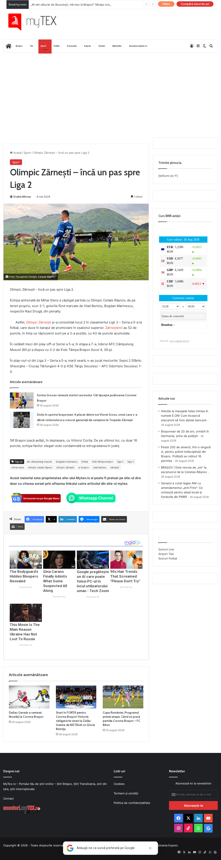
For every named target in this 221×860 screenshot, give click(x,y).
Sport (43, 46)
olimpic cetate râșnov (40, 467)
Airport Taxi (166, 554)
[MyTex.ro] (35, 22)
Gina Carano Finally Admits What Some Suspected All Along (55, 581)
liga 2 (120, 461)
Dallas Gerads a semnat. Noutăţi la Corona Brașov (26, 715)
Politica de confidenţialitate (132, 803)
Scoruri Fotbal (167, 558)
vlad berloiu (99, 467)
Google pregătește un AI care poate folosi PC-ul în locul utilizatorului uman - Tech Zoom (93, 581)
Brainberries (25, 587)
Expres (87, 46)
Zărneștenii (114, 328)
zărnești (114, 467)
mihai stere (17, 467)
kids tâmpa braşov (102, 461)
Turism (101, 46)
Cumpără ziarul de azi (195, 4)
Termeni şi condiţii (126, 793)
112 (31, 46)
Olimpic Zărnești (38, 322)
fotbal (84, 461)
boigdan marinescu (66, 461)
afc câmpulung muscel (39, 461)
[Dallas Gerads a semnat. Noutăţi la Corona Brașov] (29, 697)
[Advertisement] (110, 87)
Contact (8, 798)
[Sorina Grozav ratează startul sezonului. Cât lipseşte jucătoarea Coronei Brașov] (22, 400)
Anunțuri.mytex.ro (138, 46)
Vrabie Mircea (22, 196)
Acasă (17, 152)
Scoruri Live (166, 549)
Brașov (19, 46)
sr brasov (83, 467)
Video (166, 4)
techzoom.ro (92, 597)
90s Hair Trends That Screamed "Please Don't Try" (125, 576)
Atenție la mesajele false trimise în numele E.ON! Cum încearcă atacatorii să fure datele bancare (184, 415)
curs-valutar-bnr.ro (179, 341)
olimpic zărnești (65, 467)
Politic (57, 46)
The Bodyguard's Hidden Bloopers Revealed (24, 576)
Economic (72, 46)
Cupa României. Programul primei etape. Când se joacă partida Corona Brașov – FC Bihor (121, 719)
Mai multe (117, 46)
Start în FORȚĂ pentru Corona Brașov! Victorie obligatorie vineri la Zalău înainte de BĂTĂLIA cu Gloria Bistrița (75, 721)
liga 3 (131, 461)
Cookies (119, 784)
